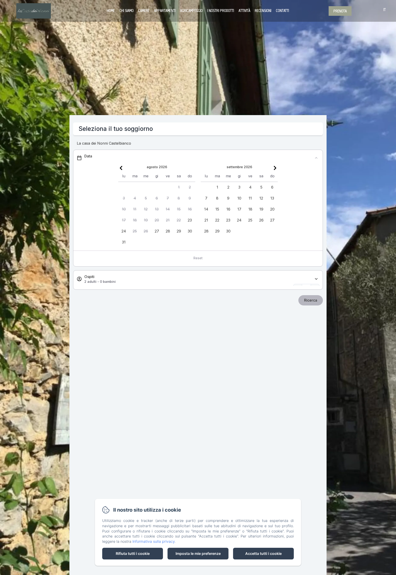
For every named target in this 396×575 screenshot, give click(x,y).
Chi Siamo (126, 10)
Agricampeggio (191, 10)
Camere (143, 10)
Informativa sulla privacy (153, 541)
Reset (198, 258)
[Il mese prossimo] (275, 168)
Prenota (340, 10)
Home (111, 10)
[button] (178, 187)
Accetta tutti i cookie (263, 553)
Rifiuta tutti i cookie (133, 553)
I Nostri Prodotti (220, 10)
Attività (244, 10)
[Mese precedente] (121, 168)
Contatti (282, 10)
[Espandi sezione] (316, 279)
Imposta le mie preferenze (198, 553)
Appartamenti (165, 10)
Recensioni (263, 10)
